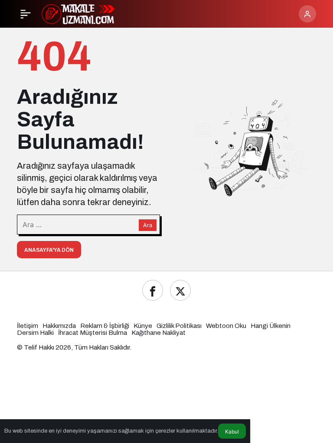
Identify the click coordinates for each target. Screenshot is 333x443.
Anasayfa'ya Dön (49, 250)
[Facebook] (152, 290)
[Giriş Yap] (307, 13)
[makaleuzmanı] (83, 13)
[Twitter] (180, 290)
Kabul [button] (232, 431)
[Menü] (25, 13)
